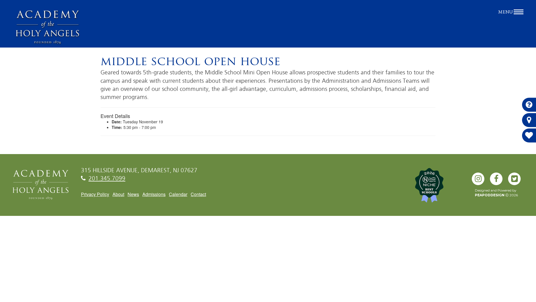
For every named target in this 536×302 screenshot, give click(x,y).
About (118, 194)
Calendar (178, 194)
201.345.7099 (106, 179)
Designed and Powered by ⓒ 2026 (496, 192)
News (133, 194)
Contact (198, 194)
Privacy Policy (95, 194)
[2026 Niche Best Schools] (438, 188)
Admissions (154, 194)
